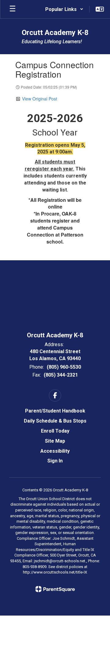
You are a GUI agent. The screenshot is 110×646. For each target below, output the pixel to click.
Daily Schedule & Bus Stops (55, 421)
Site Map (55, 441)
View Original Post (39, 99)
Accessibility (55, 451)
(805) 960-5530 (64, 367)
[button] (64, 9)
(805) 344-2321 (61, 375)
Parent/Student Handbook (55, 411)
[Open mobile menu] (12, 9)
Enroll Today (55, 431)
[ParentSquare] (55, 589)
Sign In (55, 461)
